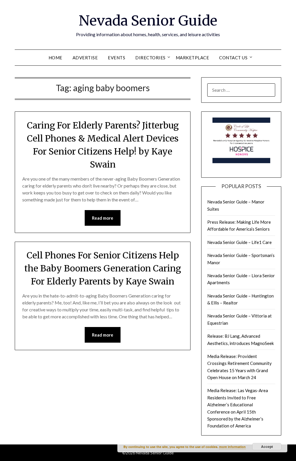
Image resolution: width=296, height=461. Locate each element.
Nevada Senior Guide (148, 20)
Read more (102, 218)
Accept (267, 446)
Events (116, 57)
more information (232, 447)
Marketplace (192, 57)
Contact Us (233, 57)
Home (55, 57)
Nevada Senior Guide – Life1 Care (239, 242)
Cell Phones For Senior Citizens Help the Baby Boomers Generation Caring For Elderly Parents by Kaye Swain (102, 268)
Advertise (85, 57)
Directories (150, 57)
